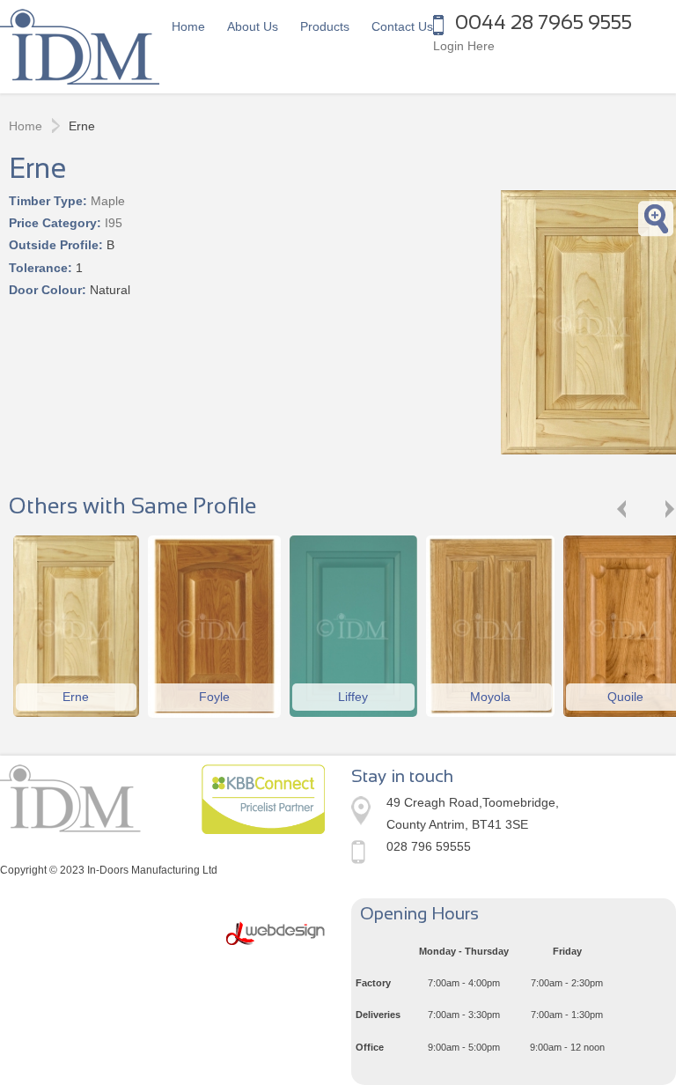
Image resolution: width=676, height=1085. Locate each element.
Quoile (625, 697)
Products (324, 26)
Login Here (464, 46)
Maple (108, 201)
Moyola (490, 697)
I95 (113, 223)
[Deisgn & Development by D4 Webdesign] (275, 933)
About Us (252, 26)
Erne (75, 697)
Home (188, 26)
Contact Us (402, 26)
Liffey (353, 697)
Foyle (214, 697)
